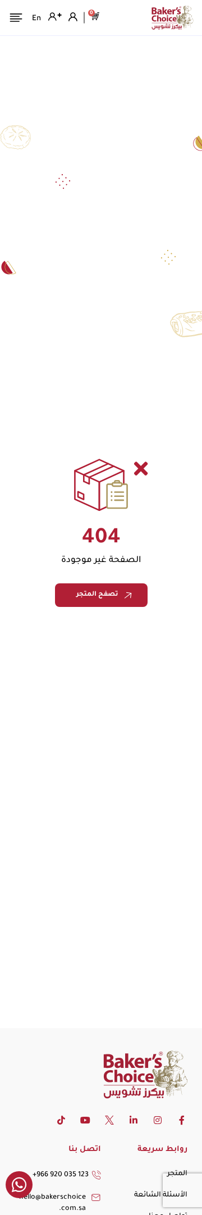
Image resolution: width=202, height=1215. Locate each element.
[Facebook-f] (181, 1120)
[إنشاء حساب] (53, 16)
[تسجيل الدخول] (72, 16)
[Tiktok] (61, 1120)
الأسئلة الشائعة (160, 1195)
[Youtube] (85, 1120)
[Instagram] (157, 1120)
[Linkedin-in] (133, 1120)
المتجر (177, 1174)
